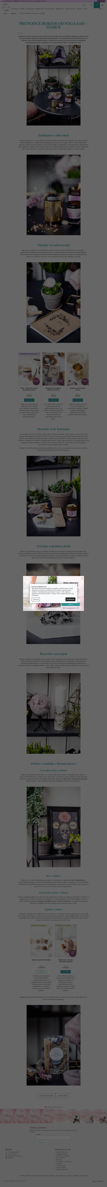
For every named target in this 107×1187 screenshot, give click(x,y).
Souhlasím (70, 599)
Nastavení (35, 599)
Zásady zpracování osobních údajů (71, 608)
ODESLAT (70, 604)
